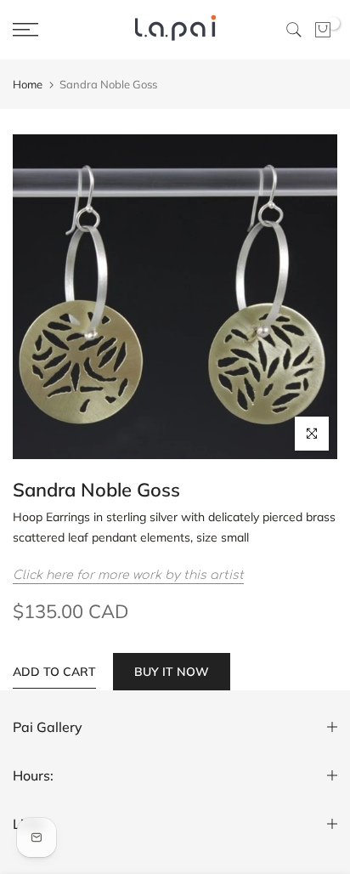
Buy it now (171, 671)
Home (27, 84)
